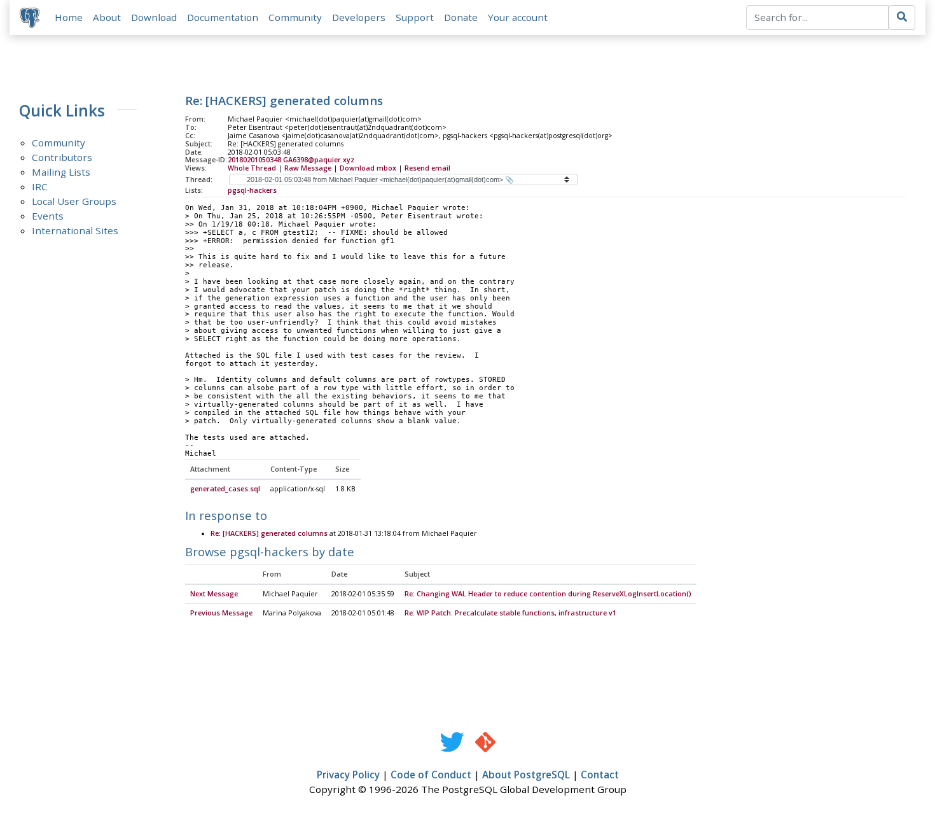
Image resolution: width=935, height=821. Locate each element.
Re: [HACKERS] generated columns (269, 533)
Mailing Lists (61, 171)
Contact (600, 774)
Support (415, 17)
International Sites (75, 230)
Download (154, 17)
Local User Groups (74, 201)
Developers (358, 17)
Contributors (62, 157)
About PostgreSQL (526, 774)
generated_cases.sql (225, 488)
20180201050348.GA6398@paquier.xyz (291, 159)
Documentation (222, 17)
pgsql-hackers (252, 190)
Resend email (427, 168)
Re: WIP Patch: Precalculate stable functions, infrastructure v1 (510, 612)
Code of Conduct (431, 774)
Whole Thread (252, 168)
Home (69, 17)
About (107, 17)
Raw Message (307, 168)
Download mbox (368, 168)
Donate (461, 17)
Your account (518, 17)
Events (48, 215)
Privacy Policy (348, 774)
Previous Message (221, 612)
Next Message (214, 593)
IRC (40, 186)
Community (295, 17)
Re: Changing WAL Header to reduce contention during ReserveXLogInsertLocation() (548, 593)
